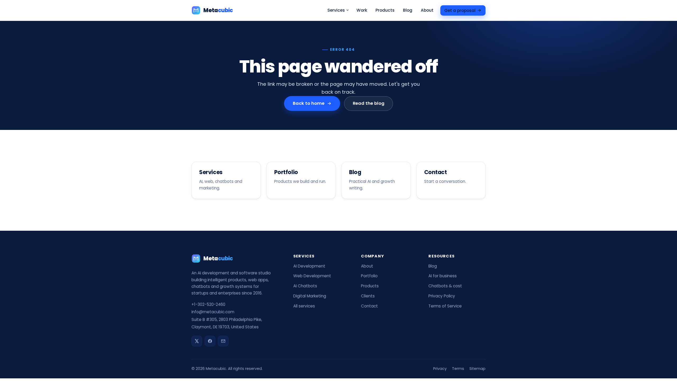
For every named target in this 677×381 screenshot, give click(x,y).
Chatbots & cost (445, 286)
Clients (368, 296)
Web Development (312, 276)
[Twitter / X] (196, 341)
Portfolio (369, 276)
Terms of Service (445, 306)
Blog (407, 10)
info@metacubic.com (212, 312)
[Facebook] (210, 341)
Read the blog (368, 103)
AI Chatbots (305, 286)
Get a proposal (459, 10)
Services (336, 10)
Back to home (308, 103)
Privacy (440, 368)
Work (361, 10)
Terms (458, 368)
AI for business (442, 276)
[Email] (223, 341)
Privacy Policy (441, 296)
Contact (369, 306)
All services (304, 306)
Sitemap (477, 368)
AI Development (309, 266)
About (427, 10)
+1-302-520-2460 (208, 304)
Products (385, 10)
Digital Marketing (309, 296)
